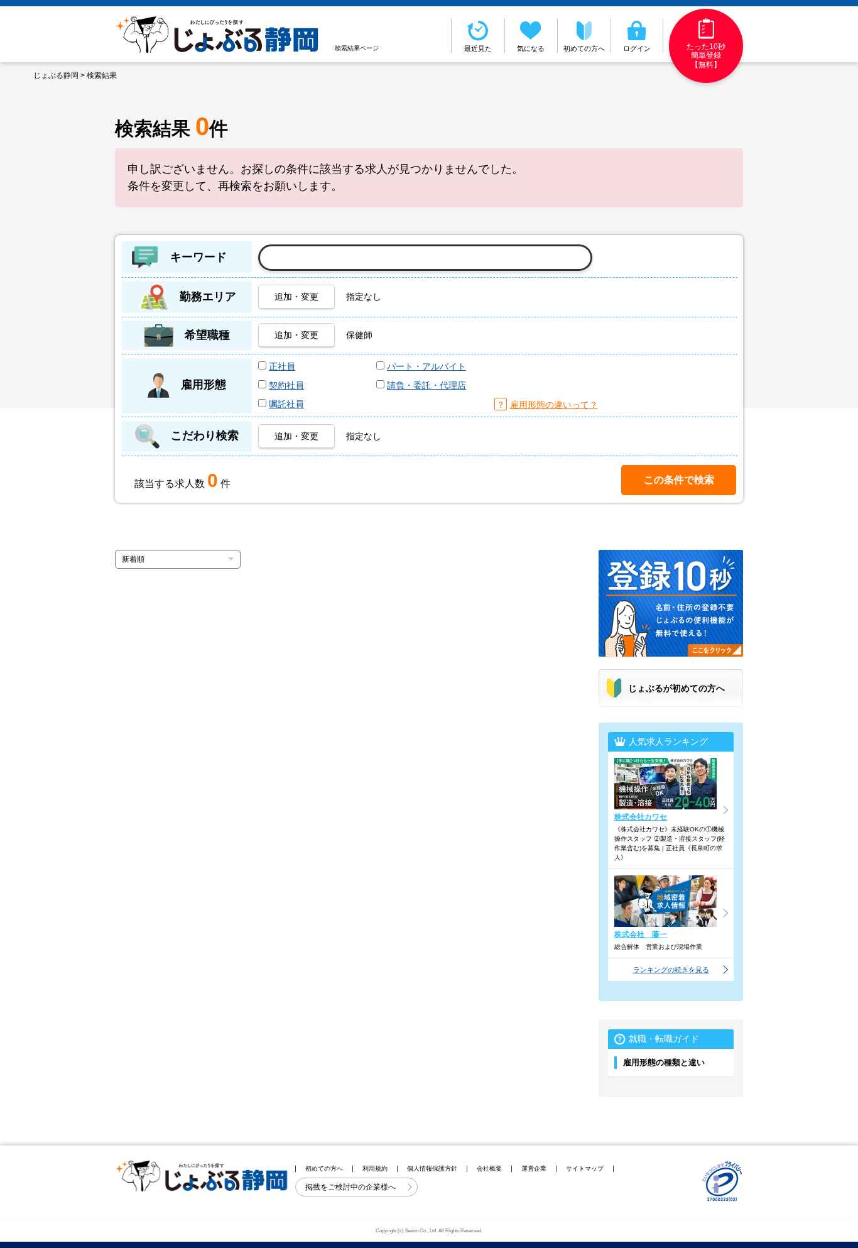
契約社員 (286, 385)
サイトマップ (585, 1168)
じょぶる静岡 (56, 75)
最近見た (478, 48)
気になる (531, 48)
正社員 (282, 366)
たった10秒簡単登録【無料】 (706, 55)
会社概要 (489, 1168)
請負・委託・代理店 (426, 385)
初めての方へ (584, 48)
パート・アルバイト (426, 366)
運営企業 (533, 1168)
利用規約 (375, 1168)
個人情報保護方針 (432, 1168)
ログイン (637, 48)
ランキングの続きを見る (671, 969)
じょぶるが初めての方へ (676, 688)
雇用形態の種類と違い (664, 1062)
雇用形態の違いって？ (554, 405)
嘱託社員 (286, 404)
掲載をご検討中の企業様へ (351, 1187)
